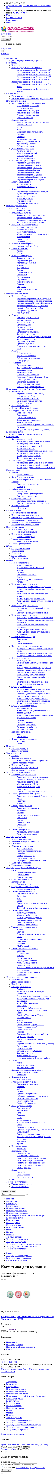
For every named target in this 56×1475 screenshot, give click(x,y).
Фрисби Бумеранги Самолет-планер (33, 908)
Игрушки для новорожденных (24, 225)
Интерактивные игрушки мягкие (26, 515)
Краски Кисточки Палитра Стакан (32, 1010)
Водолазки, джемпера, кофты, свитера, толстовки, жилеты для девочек (34, 671)
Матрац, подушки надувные (29, 917)
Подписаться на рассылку (12, 1434)
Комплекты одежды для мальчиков (32, 698)
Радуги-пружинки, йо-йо (28, 398)
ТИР (19, 348)
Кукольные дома (24, 151)
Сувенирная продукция (21, 863)
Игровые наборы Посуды (28, 172)
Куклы (14, 189)
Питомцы (21, 427)
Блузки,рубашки (24, 660)
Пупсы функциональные (28, 203)
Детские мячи (23, 875)
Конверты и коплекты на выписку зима (34, 653)
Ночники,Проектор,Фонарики (25, 408)
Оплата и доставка (14, 1344)
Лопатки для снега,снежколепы (31, 934)
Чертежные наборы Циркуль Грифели (33, 1058)
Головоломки (17, 979)
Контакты (10, 15)
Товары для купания (20, 829)
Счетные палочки (24, 1048)
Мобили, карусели (25, 229)
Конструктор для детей (21, 439)
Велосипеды (11, 63)
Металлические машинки (28, 375)
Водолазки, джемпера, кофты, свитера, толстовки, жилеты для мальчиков (34, 695)
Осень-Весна (22, 736)
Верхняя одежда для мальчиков (25, 615)
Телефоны (21, 1075)
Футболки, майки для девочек (30, 684)
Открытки (16, 844)
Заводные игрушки (25, 258)
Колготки (21, 741)
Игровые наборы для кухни (29, 165)
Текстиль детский (14, 753)
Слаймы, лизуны (24, 403)
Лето (19, 641)
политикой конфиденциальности (30, 1467)
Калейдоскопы (17, 984)
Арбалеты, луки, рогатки (28, 317)
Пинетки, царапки (25, 722)
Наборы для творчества (21, 1105)
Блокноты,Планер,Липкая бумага (31, 991)
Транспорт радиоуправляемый (30, 386)
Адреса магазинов (14, 5)
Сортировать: (7, 1273)
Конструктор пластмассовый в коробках (34, 451)
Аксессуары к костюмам (27, 541)
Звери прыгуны (24, 210)
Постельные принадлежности (24, 767)
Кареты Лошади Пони (21, 182)
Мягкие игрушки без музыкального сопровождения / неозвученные (27, 518)
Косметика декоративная (28, 113)
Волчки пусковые (24, 320)
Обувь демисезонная (20, 548)
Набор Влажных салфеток (28, 786)
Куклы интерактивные (27, 194)
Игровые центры (24, 260)
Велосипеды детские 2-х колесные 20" (34, 79)
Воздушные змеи (24, 958)
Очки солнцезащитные (21, 879)
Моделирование (24, 1120)
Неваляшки (22, 275)
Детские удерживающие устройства (27, 60)
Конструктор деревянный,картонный (33, 441)
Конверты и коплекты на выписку (26, 646)
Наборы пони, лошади (27, 186)
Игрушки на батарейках (27, 246)
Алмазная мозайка (25, 1108)
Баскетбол (21, 896)
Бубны (20, 1089)
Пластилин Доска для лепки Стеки (32, 1034)
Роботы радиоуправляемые (29, 358)
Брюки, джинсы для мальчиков (30, 691)
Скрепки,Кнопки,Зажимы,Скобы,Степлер (35, 1044)
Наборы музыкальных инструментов (33, 1096)
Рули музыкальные (25, 282)
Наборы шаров (23, 236)
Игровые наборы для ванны (29, 217)
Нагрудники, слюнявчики (28, 815)
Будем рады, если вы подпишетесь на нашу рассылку (24, 1444)
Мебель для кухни (25, 155)
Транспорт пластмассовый (28, 384)
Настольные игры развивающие (31, 1163)
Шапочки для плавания (27, 925)
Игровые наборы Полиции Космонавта (34, 303)
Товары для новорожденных (19, 772)
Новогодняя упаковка (21, 534)
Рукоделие (21, 1141)
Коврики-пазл (23, 267)
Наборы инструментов (27, 310)
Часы (13, 1179)
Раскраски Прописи (25, 1067)
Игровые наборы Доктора (28, 170)
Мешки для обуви (24, 1022)
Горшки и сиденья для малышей (31, 779)
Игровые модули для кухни (29, 163)
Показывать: (6, 1276)
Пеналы (20, 1032)
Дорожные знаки (24, 370)
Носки (19, 744)
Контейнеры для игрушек (22, 477)
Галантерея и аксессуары (28, 110)
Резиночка (21, 1148)
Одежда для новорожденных (24, 705)
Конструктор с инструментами (30, 453)
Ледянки (20, 932)
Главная (9, 1253)
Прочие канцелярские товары (30, 1039)
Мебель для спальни (26, 158)
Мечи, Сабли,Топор (25, 322)
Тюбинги (21, 944)
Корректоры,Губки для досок (29, 1008)
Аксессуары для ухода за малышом (32, 777)
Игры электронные (20, 405)
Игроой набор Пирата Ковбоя (30, 308)
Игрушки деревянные (26, 263)
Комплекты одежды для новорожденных (35, 715)
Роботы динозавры (25, 353)
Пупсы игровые (24, 201)
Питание (10, 746)
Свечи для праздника (26, 858)
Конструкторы (12, 436)
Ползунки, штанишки (26, 725)
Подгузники (22, 789)
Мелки (20, 1020)
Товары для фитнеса (26, 889)
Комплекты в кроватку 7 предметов (32, 760)
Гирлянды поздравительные (29, 851)
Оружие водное (24, 325)
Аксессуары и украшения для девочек (28, 103)
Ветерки (20, 955)
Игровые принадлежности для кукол (33, 191)
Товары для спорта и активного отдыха (23, 867)
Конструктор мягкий (26, 448)
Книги (14, 1060)
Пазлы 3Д (21, 1172)
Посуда (20, 820)
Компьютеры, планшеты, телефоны (27, 1070)
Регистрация (11, 20)
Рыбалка (20, 284)
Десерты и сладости (20, 751)
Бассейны (21, 951)
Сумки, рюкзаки (24, 1046)
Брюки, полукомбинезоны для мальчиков (35, 617)
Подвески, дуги (24, 241)
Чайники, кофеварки (26, 146)
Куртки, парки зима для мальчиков (32, 629)
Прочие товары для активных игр (32, 903)
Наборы (20, 134)
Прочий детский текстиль (23, 770)
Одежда (9, 560)
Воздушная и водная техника (30, 367)
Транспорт (16, 363)
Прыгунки (21, 801)
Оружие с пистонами (26, 341)
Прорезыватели (23, 822)
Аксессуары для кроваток (28, 484)
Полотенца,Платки (19, 765)
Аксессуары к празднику (22, 839)
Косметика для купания (27, 782)
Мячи (13, 870)
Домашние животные (26, 417)
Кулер (19, 129)
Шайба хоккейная (24, 946)
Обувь (9, 546)
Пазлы (14, 1170)
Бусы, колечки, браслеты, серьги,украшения (28, 106)
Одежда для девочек (20, 658)
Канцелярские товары (21, 986)
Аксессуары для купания (28, 832)
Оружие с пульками (25, 344)
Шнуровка (21, 286)
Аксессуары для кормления (29, 808)
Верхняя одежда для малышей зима (32, 613)
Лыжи (19, 936)
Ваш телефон (7, 1464)
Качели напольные (25, 475)
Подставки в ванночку (27, 834)
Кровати (15, 482)
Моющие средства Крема (28, 784)
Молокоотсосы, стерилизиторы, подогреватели (32, 98)
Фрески (20, 1144)
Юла (19, 291)
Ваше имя (5, 1462)
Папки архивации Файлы (28, 1027)
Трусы (19, 577)
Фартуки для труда (25, 1053)
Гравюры (21, 1115)
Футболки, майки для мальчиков (31, 703)
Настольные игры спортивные (30, 1165)
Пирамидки (22, 279)
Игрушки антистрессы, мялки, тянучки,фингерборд (30, 395)
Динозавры (22, 415)
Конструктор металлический (29, 446)
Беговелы (15, 65)
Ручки (19, 1041)
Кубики (20, 270)
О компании (11, 1342)
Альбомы (21, 989)
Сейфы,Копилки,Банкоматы (29, 401)
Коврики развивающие (27, 227)
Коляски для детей (14, 432)
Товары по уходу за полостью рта (31, 791)
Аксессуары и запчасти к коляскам (26, 434)
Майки (20, 570)
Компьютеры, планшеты (27, 1072)
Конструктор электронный (29, 455)
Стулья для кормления (21, 498)
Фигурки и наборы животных (24, 410)
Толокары (21, 253)
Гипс (19, 1113)
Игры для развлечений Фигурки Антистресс (26, 389)
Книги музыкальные (26, 1065)
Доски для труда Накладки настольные (34, 996)
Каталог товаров (8, 1191)
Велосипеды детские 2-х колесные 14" (34, 72)
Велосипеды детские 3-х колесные (26, 82)
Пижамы (20, 572)
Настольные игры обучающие (30, 1160)
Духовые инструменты (27, 1094)
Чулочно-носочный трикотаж (24, 739)
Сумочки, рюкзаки (25, 117)
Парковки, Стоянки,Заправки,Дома (32, 377)
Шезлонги (21, 508)
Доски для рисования (20, 982)
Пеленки (20, 720)
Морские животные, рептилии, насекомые (35, 425)
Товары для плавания (20, 910)
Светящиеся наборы (26, 855)
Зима (19, 734)
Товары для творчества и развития (21, 977)
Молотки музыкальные (27, 232)
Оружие (15, 315)
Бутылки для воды (19, 748)
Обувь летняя (17, 553)
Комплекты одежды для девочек (31, 675)
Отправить (6, 1470)
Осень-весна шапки (25, 644)
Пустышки (21, 825)
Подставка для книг (25, 1036)
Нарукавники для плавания (29, 920)
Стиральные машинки (26, 139)
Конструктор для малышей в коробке (33, 465)
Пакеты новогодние (26, 536)
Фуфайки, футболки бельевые (30, 579)
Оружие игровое (24, 327)
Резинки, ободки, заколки (28, 115)
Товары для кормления (21, 805)
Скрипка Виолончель (26, 1103)
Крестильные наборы (26, 717)
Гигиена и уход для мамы (22, 96)
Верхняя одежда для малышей (24, 605)
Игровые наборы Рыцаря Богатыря (32, 305)
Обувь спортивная (19, 558)
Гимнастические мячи (26, 872)
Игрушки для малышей (16, 205)
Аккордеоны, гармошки (27, 1084)
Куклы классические (26, 196)
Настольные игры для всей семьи (31, 1158)
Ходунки (21, 803)
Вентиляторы (23, 953)
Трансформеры (23, 360)
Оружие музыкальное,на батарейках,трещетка (28, 333)
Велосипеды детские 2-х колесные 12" (34, 70)
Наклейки (21, 853)
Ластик (20, 1013)
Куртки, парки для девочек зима (31, 598)
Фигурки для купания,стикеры (30, 222)
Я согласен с (24, 1467)
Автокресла (11, 58)
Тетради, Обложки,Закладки (29, 1051)
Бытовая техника (19, 120)
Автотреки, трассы (25, 365)
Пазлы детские (23, 1175)
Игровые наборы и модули (23, 160)
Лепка (19, 1117)
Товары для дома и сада (21, 1184)
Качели (14, 472)
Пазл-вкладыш (23, 277)
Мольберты (22, 491)
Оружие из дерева (25, 329)
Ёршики (20, 813)
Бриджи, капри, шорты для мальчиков (33, 689)
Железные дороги (24, 372)
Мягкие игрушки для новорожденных (34, 234)
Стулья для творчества (27, 496)
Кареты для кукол (24, 184)
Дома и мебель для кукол (22, 148)
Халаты (20, 582)
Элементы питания (20, 1186)
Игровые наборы (19, 296)
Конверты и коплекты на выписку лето (34, 655)
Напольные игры (19, 1146)
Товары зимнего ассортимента (25, 927)
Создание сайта (8, 1449)
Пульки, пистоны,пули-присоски (31, 346)
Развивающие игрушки (21, 255)
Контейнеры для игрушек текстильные (34, 479)
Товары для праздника (16, 836)
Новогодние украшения (22, 529)
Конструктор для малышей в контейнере (35, 463)
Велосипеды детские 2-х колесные (26, 67)
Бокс (19, 898)
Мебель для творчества (21, 489)
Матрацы (21, 486)
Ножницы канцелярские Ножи (30, 1025)
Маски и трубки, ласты (27, 915)
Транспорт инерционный (28, 379)
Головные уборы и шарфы (23, 636)
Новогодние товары (15, 527)
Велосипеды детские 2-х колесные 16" (34, 75)
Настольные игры (19, 1151)
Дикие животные (24, 413)
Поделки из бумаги (25, 1127)
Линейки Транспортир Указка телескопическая (30, 1016)
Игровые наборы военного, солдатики (34, 298)
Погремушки (22, 239)
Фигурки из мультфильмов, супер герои (34, 429)
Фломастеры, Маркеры (27, 1055)
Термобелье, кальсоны (26, 575)
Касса (19, 127)
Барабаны (21, 1086)
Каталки (20, 265)
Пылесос (20, 136)
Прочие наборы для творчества (30, 1134)
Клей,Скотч (22, 1005)
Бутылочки (22, 810)
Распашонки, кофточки (27, 727)
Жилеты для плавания (26, 913)
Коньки (20, 929)
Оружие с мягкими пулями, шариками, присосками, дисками (34, 337)
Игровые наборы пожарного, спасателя (34, 301)
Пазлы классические (26, 1177)
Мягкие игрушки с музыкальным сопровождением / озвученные (26, 523)
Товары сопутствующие (16, 1182)
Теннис (20, 905)
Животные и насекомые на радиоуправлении (29, 421)
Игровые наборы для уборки (29, 167)
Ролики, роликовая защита (28, 972)
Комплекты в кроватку (21, 758)
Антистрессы (17, 391)
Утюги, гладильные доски (28, 141)
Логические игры (24, 272)
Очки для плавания (25, 922)
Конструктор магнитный (28, 444)
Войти (9, 22)
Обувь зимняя (17, 551)
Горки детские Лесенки (27, 960)
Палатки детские (18, 882)
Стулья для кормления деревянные (32, 501)
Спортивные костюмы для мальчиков (33, 701)
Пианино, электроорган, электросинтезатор (27, 1099)
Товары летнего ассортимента (24, 948)
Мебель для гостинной (27, 153)
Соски (19, 827)
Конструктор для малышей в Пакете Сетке (36, 467)
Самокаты (21, 975)
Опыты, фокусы (24, 1167)
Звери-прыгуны (18, 208)
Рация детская (23, 313)
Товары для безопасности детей (25, 794)
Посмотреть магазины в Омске (15, 1369)
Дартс (19, 901)
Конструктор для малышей (23, 460)
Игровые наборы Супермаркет (30, 179)
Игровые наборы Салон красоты (31, 177)
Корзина (6, 39)
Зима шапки (22, 639)
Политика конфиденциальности (20, 1347)
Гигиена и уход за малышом (23, 775)
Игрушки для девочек (16, 101)
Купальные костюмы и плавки (30, 567)
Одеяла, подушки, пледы (22, 763)
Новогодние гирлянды (27, 532)
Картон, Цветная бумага (27, 1003)
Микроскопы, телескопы (28, 1155)
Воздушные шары (25, 848)
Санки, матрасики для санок (29, 939)
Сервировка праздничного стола (31, 860)
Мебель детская (13, 470)
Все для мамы (12, 94)
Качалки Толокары (19, 248)
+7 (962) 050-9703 (14, 17)
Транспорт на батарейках (28, 382)
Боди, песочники (24, 708)
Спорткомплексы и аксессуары (25, 886)
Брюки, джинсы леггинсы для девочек (34, 667)
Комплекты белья (24, 565)
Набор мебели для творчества (30, 494)
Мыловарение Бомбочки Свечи (31, 1122)
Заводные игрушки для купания (31, 215)
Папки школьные (24, 1029)
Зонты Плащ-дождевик (27, 963)
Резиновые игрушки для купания (31, 220)
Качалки (20, 251)
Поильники (22, 817)
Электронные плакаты (27, 289)
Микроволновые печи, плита (30, 132)
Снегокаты (21, 941)
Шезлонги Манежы (20, 505)
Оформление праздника (22, 846)
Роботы (14, 351)
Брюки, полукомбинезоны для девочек (34, 586)
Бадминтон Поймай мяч (27, 894)
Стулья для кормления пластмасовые (33, 503)
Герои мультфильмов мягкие (24, 513)
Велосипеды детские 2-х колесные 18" (34, 77)
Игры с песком (23, 965)
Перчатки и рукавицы (21, 732)
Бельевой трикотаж (20, 563)
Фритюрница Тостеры (26, 144)
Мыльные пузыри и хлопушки (25, 841)
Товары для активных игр (23, 891)
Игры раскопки (23, 1153)
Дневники (21, 994)
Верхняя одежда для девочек (24, 584)
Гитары (20, 1091)
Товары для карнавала (21, 539)
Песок (19, 1125)
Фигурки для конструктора (29, 458)
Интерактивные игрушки (22, 244)
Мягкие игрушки (13, 510)
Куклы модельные (25, 198)
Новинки (5, 53)
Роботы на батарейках (26, 355)
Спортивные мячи (25, 877)
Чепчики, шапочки (25, 729)
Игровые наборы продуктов (29, 175)
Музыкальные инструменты (23, 1082)
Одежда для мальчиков (21, 686)
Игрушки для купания (21, 213)
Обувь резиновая (18, 555)
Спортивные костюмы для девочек (32, 682)
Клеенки (15, 755)
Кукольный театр (19, 1077)
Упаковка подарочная (21, 865)
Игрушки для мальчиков (17, 294)
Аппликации (22, 1110)
